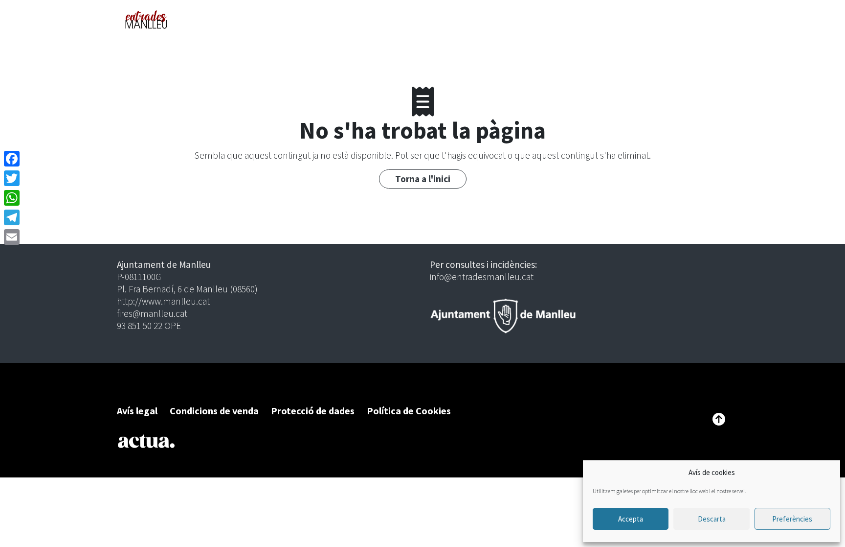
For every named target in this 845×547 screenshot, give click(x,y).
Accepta (630, 518)
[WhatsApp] (12, 198)
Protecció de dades (313, 410)
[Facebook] (12, 158)
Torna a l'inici (422, 179)
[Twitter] (12, 178)
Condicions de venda (214, 410)
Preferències (792, 518)
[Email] (12, 237)
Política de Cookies (409, 410)
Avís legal (137, 410)
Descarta (712, 518)
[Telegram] (12, 217)
